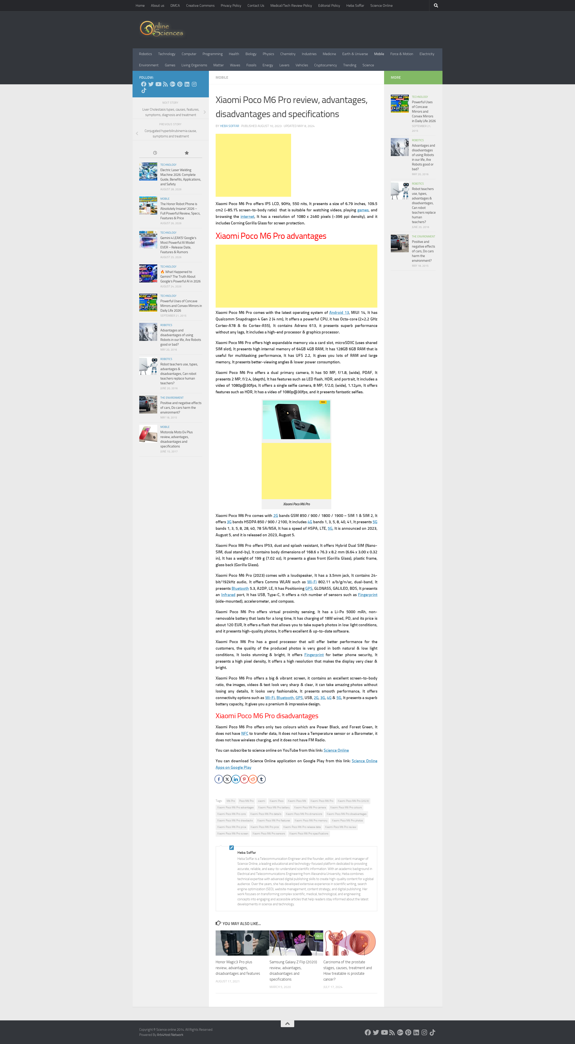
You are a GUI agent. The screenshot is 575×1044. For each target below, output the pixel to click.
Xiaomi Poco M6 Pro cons (231, 814)
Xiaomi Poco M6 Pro (321, 801)
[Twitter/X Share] (227, 779)
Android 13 (339, 312)
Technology (166, 54)
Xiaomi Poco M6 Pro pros (264, 827)
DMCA (175, 5)
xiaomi (261, 801)
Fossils (251, 65)
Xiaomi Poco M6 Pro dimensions (304, 814)
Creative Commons (200, 5)
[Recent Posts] (155, 153)
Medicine (329, 54)
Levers (284, 65)
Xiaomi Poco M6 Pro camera (310, 807)
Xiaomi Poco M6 (297, 801)
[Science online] (143, 84)
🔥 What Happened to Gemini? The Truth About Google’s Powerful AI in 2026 (180, 276)
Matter (218, 65)
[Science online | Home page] (163, 29)
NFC (244, 733)
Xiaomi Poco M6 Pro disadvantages (347, 814)
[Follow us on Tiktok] (143, 90)
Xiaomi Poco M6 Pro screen (232, 833)
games (363, 210)
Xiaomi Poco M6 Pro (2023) (353, 801)
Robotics (145, 54)
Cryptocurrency (325, 65)
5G (375, 521)
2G (275, 515)
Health (234, 54)
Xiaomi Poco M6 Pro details (265, 814)
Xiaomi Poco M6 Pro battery (274, 807)
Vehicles (302, 65)
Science (368, 65)
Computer (189, 54)
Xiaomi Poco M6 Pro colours (346, 807)
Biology (251, 54)
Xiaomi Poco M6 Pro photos (347, 820)
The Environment (172, 397)
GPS (308, 588)
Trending (349, 65)
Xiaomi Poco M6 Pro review (340, 827)
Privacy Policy (231, 5)
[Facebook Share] (219, 779)
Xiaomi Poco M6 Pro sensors (268, 833)
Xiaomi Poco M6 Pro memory (310, 820)
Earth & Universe (355, 54)
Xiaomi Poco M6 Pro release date (302, 827)
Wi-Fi (312, 581)
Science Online (381, 5)
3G (229, 521)
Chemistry (288, 54)
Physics (268, 54)
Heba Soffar (355, 5)
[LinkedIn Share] (236, 779)
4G (309, 521)
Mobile (379, 54)
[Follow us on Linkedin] (187, 84)
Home (140, 5)
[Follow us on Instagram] (194, 84)
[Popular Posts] (186, 153)
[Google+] (172, 84)
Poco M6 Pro (246, 801)
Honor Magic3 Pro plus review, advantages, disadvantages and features (238, 968)
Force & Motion (401, 54)
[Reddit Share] (253, 779)
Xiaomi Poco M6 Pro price (231, 827)
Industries (309, 54)
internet (247, 216)
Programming (213, 54)
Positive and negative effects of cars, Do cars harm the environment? (180, 407)
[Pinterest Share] (244, 779)
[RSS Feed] (165, 84)
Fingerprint (367, 594)
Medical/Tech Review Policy (291, 5)
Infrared (228, 594)
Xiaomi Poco (276, 801)
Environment (149, 65)
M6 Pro (231, 801)
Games (170, 65)
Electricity (427, 54)
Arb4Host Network (170, 1035)
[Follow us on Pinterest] (179, 84)
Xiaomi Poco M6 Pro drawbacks (235, 820)
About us (157, 5)
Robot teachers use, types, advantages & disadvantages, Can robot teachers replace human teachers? (179, 373)
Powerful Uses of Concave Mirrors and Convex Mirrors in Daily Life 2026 (181, 306)
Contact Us (256, 5)
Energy (268, 65)
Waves (235, 65)
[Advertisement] (253, 165)
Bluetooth (240, 588)
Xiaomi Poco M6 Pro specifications (308, 833)
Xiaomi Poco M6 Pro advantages (235, 807)
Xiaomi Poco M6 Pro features (273, 820)
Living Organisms (194, 65)
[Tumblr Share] (261, 779)
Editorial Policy (329, 5)
